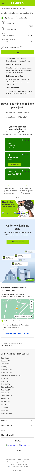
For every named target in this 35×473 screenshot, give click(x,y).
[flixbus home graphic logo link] (17, 3)
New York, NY (5, 390)
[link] (17, 250)
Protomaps (17, 316)
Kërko (17, 52)
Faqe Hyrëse (5, 8)
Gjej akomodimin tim (12, 47)
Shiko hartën (14, 164)
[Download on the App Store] (24, 445)
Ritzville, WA (5, 384)
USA (23, 8)
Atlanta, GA (5, 399)
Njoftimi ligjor (25, 462)
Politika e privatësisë (23, 459)
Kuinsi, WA (4, 378)
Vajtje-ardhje (23, 18)
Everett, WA (5, 367)
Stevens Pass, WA (7, 387)
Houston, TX (5, 404)
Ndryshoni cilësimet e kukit (19, 466)
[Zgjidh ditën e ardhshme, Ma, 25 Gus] (31, 35)
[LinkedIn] (18, 455)
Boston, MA (5, 393)
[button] (17, 23)
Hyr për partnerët (11, 459)
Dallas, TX (4, 410)
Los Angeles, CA (6, 413)
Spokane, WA (5, 361)
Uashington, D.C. (6, 396)
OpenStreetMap (26, 316)
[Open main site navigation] (3, 3)
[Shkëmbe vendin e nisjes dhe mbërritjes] (31, 26)
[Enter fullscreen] (31, 311)
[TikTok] (19, 455)
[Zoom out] (31, 304)
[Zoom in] (31, 301)
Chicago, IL (5, 407)
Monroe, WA (5, 381)
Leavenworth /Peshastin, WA (11, 375)
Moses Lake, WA (7, 370)
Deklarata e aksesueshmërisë (18, 464)
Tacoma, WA (5, 364)
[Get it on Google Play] (12, 445)
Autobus (15, 8)
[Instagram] (17, 455)
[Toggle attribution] (32, 316)
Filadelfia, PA (5, 401)
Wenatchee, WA (6, 372)
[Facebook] (16, 455)
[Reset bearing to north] (31, 307)
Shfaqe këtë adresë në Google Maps (16, 333)
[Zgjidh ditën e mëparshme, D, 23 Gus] (28, 35)
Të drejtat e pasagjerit (13, 462)
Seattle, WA (5, 358)
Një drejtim (9, 18)
